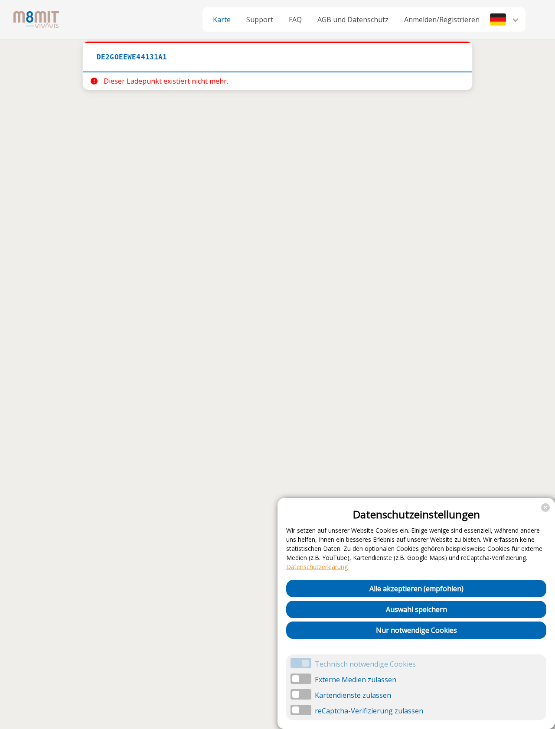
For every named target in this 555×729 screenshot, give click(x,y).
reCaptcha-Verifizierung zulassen (369, 711)
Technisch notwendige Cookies (365, 664)
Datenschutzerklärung (317, 567)
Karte (222, 19)
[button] (505, 19)
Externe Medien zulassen (355, 679)
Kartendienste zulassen (353, 695)
